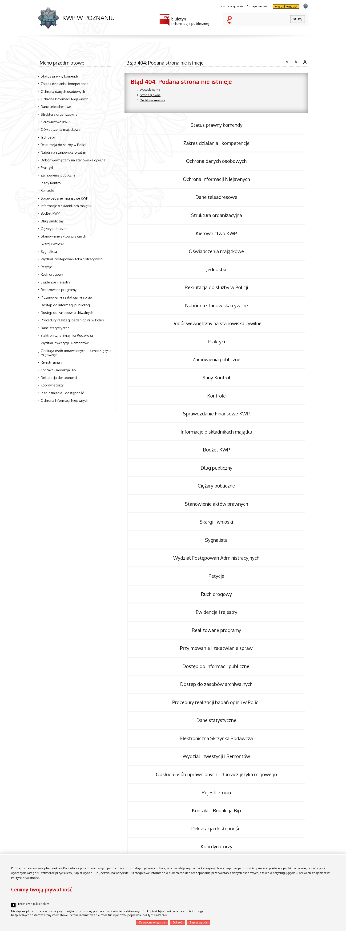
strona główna (233, 6)
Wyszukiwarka (150, 89)
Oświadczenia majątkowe (60, 129)
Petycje (46, 267)
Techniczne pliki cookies (33, 903)
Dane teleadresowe (56, 106)
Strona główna (150, 95)
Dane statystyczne (55, 328)
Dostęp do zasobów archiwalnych (67, 312)
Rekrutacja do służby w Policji (63, 145)
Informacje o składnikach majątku (66, 206)
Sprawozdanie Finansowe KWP (64, 198)
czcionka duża (304, 61)
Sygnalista (49, 251)
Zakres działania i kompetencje (65, 84)
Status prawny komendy (60, 76)
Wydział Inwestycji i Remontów (65, 343)
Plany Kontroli (51, 183)
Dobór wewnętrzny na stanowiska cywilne (73, 160)
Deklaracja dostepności (59, 377)
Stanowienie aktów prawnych (63, 236)
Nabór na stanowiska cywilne (63, 152)
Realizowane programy (58, 289)
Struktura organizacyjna (59, 114)
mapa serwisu (260, 6)
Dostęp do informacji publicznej (65, 305)
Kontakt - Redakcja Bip (58, 370)
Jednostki (48, 137)
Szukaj (230, 20)
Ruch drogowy (52, 274)
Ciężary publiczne (54, 228)
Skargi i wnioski (52, 244)
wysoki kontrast (286, 6)
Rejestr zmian (51, 362)
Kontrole (47, 190)
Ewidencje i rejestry (55, 282)
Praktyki (47, 167)
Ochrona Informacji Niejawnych (64, 99)
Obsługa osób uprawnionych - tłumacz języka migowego (76, 353)
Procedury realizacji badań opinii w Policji (72, 320)
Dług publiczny (52, 221)
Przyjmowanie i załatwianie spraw (67, 297)
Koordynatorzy (52, 385)
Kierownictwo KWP (55, 122)
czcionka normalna (286, 61)
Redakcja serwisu (152, 100)
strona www (305, 6)
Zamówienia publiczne (58, 175)
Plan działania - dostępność (62, 393)
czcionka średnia (295, 61)
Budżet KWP (50, 213)
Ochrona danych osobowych (63, 91)
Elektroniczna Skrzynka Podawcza (67, 335)
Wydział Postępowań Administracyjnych (71, 259)
